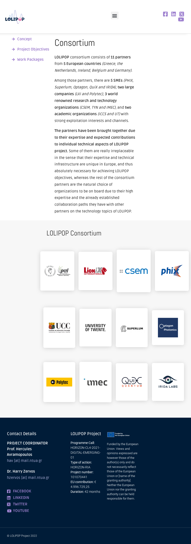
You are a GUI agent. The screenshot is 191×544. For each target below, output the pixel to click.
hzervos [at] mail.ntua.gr (28, 477)
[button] (115, 15)
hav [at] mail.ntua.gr (24, 460)
